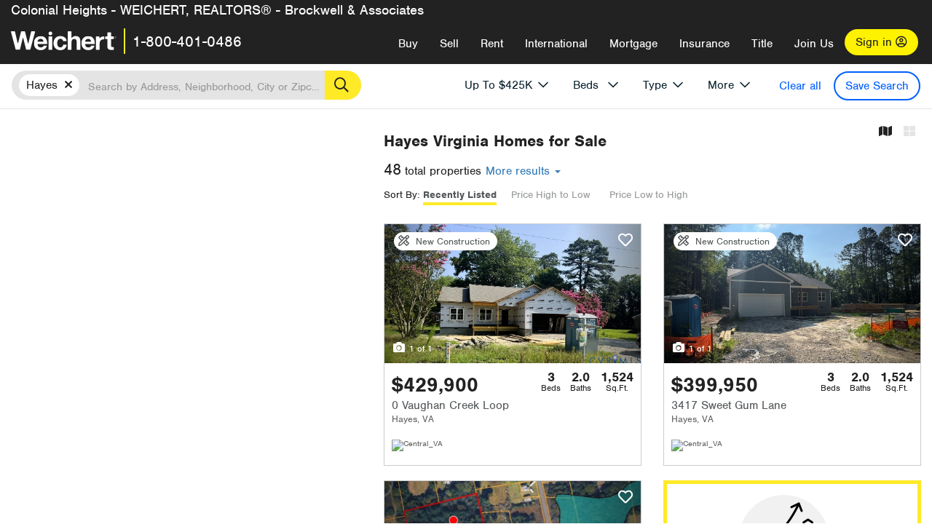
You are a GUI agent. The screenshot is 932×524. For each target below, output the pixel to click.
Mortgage (633, 43)
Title (762, 43)
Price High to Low (550, 194)
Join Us (814, 43)
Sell (449, 43)
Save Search (877, 86)
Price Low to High (648, 194)
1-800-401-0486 (187, 41)
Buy (408, 43)
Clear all (800, 86)
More (721, 85)
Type (655, 85)
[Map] (885, 132)
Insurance (704, 43)
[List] (909, 132)
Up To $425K (498, 85)
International (556, 43)
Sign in (876, 42)
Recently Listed (460, 194)
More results (519, 171)
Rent (492, 43)
